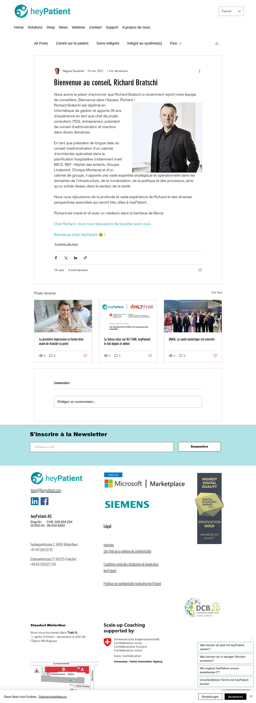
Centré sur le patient (72, 43)
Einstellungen (210, 697)
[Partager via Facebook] (56, 258)
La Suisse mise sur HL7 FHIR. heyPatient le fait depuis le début (127, 341)
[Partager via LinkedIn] (75, 258)
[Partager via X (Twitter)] (66, 258)
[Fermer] (251, 696)
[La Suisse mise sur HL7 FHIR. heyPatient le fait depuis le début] (128, 316)
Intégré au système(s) (144, 43)
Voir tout (216, 292)
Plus (173, 43)
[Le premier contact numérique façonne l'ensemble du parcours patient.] (63, 316)
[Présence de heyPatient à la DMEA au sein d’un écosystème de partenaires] (193, 316)
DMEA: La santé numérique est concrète (192, 339)
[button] (136, 27)
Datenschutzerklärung (53, 697)
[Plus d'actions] (199, 71)
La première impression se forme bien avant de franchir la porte (61, 341)
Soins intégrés (107, 43)
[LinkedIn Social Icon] (35, 501)
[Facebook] (44, 501)
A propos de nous (66, 244)
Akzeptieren (235, 697)
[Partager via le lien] (85, 258)
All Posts (41, 43)
